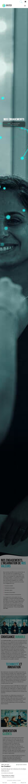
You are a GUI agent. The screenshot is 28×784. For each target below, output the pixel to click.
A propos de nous (16, 123)
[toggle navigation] (25, 6)
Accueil (9, 123)
